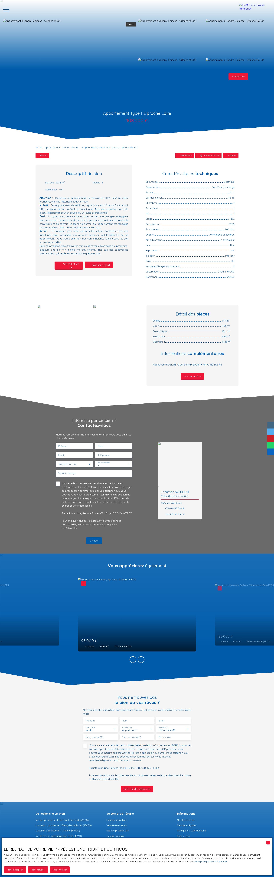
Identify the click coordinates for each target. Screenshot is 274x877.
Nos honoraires (186, 820)
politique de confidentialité (103, 779)
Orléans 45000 (70, 147)
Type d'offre (90, 727)
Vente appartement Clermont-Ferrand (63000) (62, 820)
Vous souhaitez (104, 463)
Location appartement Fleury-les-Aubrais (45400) (64, 825)
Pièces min (165, 737)
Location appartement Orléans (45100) (58, 830)
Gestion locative (115, 835)
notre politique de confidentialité (211, 861)
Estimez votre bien (116, 820)
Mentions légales (186, 825)
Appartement (52, 147)
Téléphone (104, 455)
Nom (100, 446)
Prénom (62, 446)
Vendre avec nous (116, 825)
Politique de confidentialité (191, 830)
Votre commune (68, 464)
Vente (39, 147)
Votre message (67, 473)
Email (61, 455)
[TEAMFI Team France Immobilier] (255, 9)
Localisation (163, 727)
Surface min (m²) (131, 737)
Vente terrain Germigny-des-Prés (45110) (59, 835)
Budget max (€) (95, 737)
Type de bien (127, 727)
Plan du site (183, 835)
